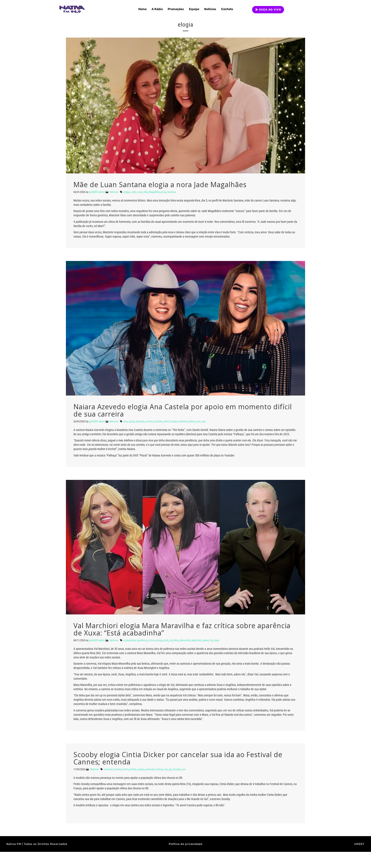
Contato (227, 9)
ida (166, 769)
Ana (125, 421)
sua (203, 421)
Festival (159, 769)
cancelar (108, 769)
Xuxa (216, 640)
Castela (159, 421)
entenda (150, 769)
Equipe (194, 9)
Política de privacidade (185, 844)
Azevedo (139, 421)
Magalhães (154, 192)
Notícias (210, 9)
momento (183, 421)
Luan (139, 192)
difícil (167, 421)
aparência (142, 640)
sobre (205, 640)
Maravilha (185, 640)
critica (151, 640)
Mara (176, 640)
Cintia (126, 769)
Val (211, 640)
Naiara (192, 421)
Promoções (176, 9)
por (199, 421)
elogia (126, 192)
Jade (133, 192)
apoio (131, 421)
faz (171, 640)
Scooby (177, 769)
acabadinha (129, 640)
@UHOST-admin (97, 192)
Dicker (133, 769)
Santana (171, 192)
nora (163, 192)
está (166, 640)
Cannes (118, 769)
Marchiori (197, 640)
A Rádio (157, 9)
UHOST (359, 844)
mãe (145, 192)
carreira (149, 421)
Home (142, 9)
